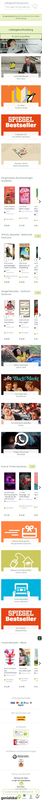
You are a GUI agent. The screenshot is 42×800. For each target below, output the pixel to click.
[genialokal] (11, 797)
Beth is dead (24, 208)
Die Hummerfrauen (10, 671)
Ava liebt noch (25, 670)
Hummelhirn (9, 208)
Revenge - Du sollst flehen (24, 495)
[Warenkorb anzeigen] (37, 798)
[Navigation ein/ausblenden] (31, 797)
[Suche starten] (36, 791)
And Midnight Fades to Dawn (10, 266)
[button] (24, 797)
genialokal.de (10, 16)
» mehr (38, 236)
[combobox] (18, 791)
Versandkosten (25, 780)
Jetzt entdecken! (22, 36)
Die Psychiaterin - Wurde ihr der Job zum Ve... (11, 496)
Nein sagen (23, 322)
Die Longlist (21, 29)
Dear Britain (9, 322)
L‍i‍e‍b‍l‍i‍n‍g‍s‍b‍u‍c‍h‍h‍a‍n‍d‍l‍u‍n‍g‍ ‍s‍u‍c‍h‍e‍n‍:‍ (17, 3)
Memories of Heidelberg (24, 266)
